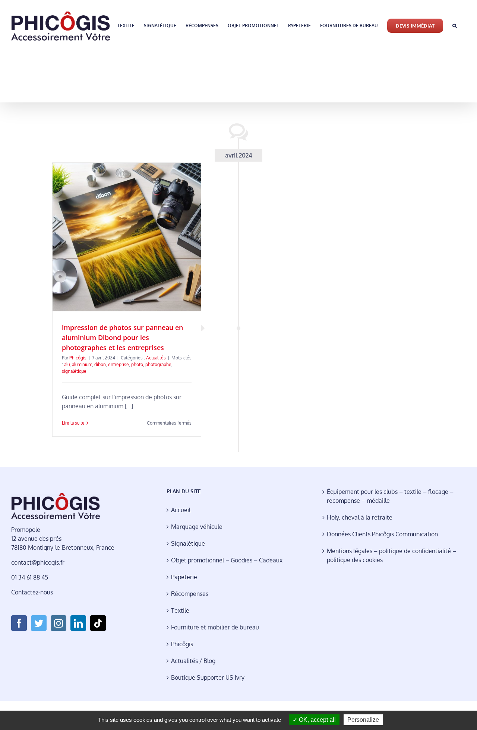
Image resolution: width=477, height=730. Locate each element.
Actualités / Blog (193, 660)
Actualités (156, 358)
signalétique (74, 371)
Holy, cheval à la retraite (359, 517)
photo (137, 364)
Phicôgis (77, 358)
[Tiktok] (98, 623)
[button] (454, 25)
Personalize (363, 720)
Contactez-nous (32, 592)
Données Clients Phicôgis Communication (382, 534)
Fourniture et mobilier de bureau (215, 627)
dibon (100, 364)
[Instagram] (58, 623)
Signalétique (188, 543)
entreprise (118, 364)
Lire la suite (73, 423)
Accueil (180, 510)
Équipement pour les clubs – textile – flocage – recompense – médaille (390, 496)
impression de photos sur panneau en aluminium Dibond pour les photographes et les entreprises (122, 337)
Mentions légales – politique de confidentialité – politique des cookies (391, 555)
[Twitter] (39, 623)
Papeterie (184, 577)
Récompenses (189, 593)
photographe (158, 364)
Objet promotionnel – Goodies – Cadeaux (226, 560)
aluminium (82, 364)
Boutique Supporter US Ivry (207, 677)
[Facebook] (19, 623)
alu (67, 364)
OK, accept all (316, 720)
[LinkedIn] (78, 623)
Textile (180, 610)
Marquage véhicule (196, 526)
